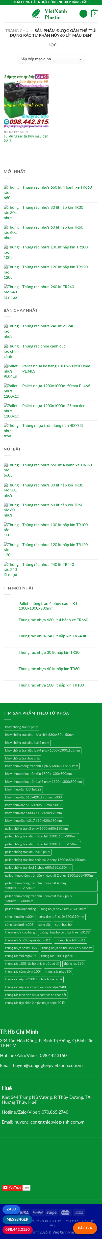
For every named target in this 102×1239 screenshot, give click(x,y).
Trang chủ (16, 31)
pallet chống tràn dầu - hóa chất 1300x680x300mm (41, 836)
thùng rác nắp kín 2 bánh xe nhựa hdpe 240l (35, 987)
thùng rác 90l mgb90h (20, 956)
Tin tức (72, 1221)
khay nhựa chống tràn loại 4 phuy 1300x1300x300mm (43, 781)
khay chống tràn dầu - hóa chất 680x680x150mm (40, 734)
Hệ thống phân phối (45, 1221)
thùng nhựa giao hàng (20, 932)
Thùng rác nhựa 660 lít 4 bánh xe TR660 (53, 620)
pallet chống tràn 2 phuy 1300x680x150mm (36, 828)
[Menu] (7, 13)
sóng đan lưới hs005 (19, 924)
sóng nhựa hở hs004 (19, 916)
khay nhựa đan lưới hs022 (23, 789)
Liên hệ (88, 1221)
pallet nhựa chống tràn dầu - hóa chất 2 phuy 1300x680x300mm (50, 875)
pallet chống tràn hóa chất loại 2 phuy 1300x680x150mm (45, 860)
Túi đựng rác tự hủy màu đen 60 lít (26, 139)
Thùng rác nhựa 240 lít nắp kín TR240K (53, 636)
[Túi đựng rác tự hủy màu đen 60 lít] (26, 101)
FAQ (52, 1225)
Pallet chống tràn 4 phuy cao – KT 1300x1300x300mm (48, 606)
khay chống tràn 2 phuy (21, 727)
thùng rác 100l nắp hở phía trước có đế (32, 963)
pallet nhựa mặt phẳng (20, 909)
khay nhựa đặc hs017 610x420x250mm (33, 820)
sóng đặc (44, 924)
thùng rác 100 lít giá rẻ (57, 956)
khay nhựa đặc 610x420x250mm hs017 (33, 805)
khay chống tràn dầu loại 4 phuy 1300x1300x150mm (42, 750)
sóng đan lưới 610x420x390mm (61, 916)
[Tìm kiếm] (83, 14)
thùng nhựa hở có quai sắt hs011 (28, 940)
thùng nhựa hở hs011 (70, 940)
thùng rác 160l (74, 963)
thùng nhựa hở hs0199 (21, 948)
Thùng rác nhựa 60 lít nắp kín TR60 (49, 669)
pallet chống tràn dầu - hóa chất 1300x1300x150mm (42, 844)
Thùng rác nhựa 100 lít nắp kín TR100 (51, 685)
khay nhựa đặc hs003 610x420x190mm (33, 813)
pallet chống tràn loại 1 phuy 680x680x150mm (38, 867)
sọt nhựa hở (63, 924)
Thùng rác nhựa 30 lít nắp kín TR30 (49, 652)
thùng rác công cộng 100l (23, 971)
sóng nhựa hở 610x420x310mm (63, 909)
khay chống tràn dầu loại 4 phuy (27, 742)
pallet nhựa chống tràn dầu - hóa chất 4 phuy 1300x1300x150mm (36, 886)
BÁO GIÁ (85, 1228)
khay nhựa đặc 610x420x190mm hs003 (33, 797)
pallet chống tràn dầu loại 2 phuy (27, 852)
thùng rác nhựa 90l (58, 971)
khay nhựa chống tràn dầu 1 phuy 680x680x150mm (41, 766)
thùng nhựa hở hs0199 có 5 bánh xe (67, 948)
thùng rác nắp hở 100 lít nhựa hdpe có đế (33, 979)
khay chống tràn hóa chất (22, 758)
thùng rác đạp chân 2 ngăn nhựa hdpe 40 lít (35, 1002)
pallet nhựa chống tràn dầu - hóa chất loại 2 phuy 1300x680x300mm (38, 899)
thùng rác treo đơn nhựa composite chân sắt (35, 995)
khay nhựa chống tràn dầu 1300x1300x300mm (38, 773)
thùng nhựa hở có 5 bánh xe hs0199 (65, 932)
